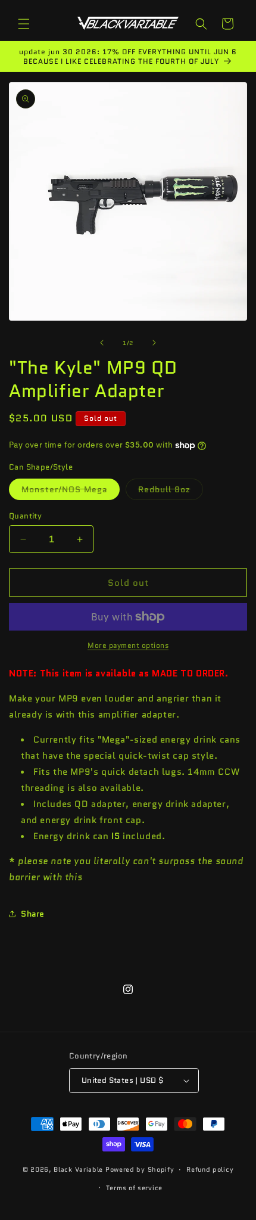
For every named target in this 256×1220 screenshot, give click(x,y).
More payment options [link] (128, 645)
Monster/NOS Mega (70, 491)
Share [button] (33, 914)
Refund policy (209, 1169)
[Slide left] (102, 343)
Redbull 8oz (170, 491)
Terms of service (134, 1188)
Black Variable (78, 1169)
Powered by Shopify (139, 1169)
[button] (24, 24)
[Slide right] (154, 343)
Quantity (25, 515)
